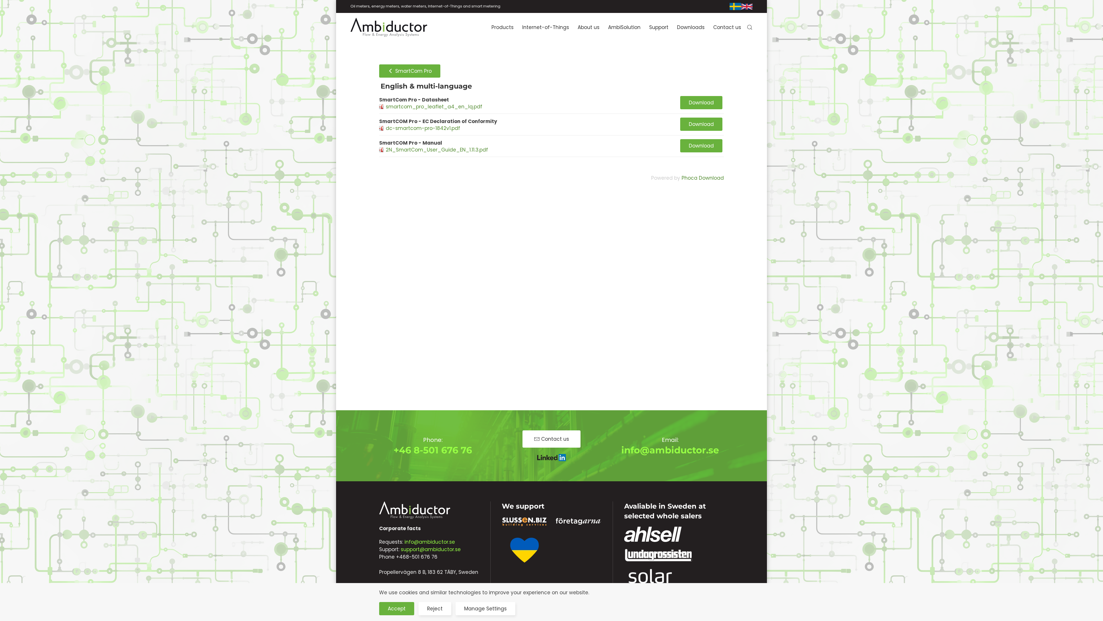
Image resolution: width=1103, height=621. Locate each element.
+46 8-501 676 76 (433, 450)
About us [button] (588, 27)
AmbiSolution (624, 27)
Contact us (727, 27)
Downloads (691, 27)
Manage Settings (485, 608)
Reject (435, 608)
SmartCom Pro (413, 71)
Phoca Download (703, 178)
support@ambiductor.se (431, 549)
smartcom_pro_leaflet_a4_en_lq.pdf (434, 106)
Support (658, 27)
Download (701, 102)
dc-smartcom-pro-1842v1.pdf (423, 128)
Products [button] (502, 27)
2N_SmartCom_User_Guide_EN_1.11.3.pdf (437, 149)
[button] (750, 27)
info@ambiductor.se (670, 450)
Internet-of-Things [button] (545, 27)
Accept (397, 608)
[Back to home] (389, 27)
